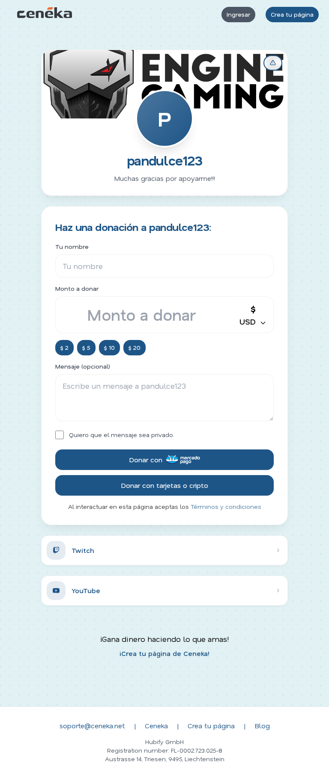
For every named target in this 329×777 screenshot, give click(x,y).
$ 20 (135, 347)
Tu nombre (72, 246)
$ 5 (86, 347)
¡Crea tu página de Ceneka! (164, 653)
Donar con (145, 459)
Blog (262, 725)
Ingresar (238, 14)
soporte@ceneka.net (92, 725)
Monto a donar (77, 288)
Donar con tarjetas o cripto (164, 485)
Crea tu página (292, 14)
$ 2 (64, 347)
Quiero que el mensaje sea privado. (121, 435)
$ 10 (109, 347)
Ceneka (156, 725)
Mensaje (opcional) (82, 366)
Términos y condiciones (226, 506)
